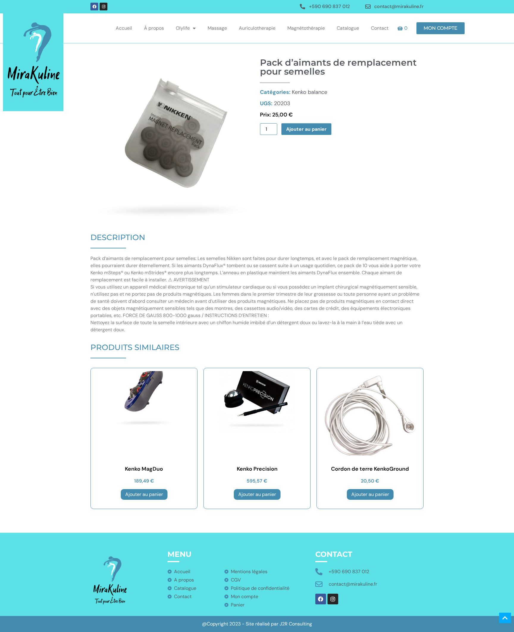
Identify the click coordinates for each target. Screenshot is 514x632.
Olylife (183, 28)
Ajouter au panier (306, 129)
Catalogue (348, 28)
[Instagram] (103, 6)
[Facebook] (94, 6)
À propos (154, 28)
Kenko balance (293, 92)
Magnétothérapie (306, 28)
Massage (217, 28)
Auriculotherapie (257, 28)
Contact (379, 28)
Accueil (124, 28)
